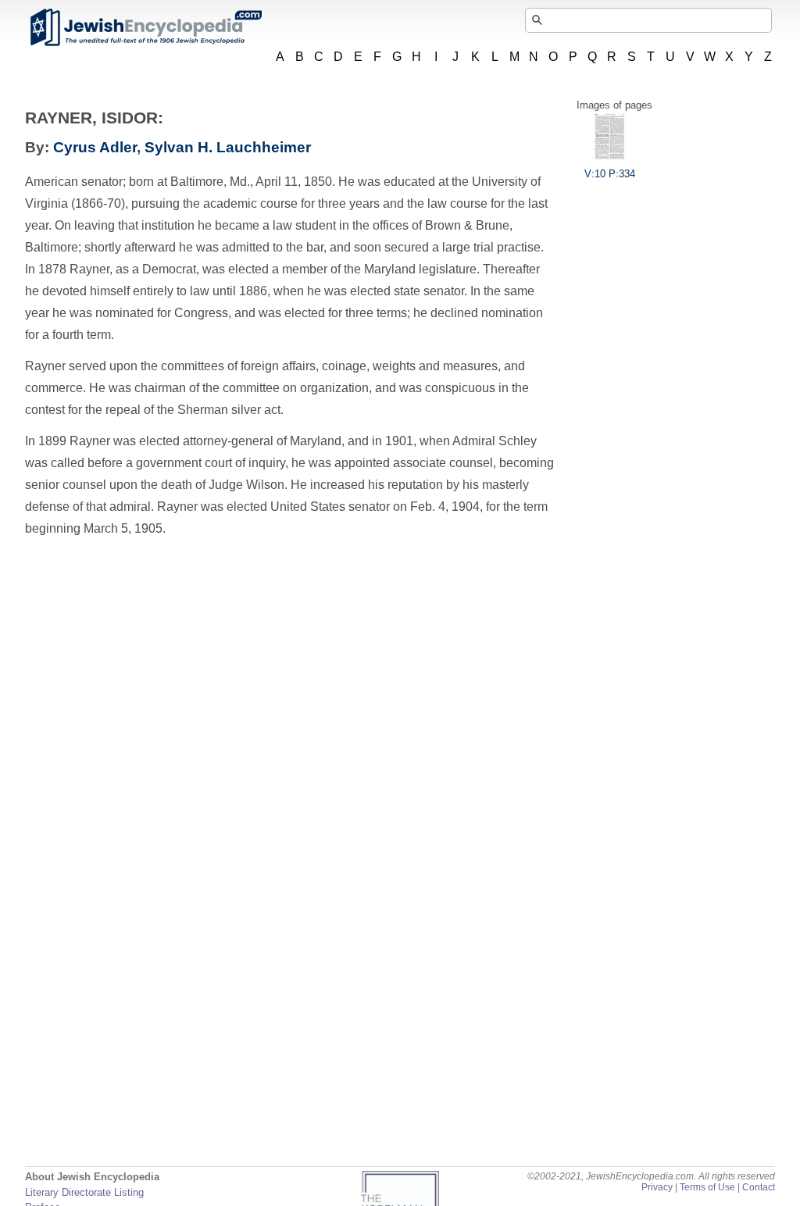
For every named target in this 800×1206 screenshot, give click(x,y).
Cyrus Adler (95, 147)
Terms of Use (707, 1187)
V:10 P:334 (609, 174)
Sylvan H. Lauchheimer (228, 147)
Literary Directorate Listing (84, 1192)
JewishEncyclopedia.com (145, 27)
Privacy (657, 1187)
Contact (758, 1187)
